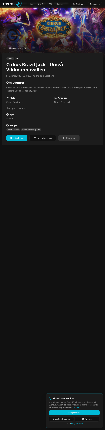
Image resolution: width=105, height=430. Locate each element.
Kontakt (60, 4)
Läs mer (76, 407)
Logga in (96, 4)
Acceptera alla (74, 413)
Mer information (45, 138)
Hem (32, 4)
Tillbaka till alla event (17, 48)
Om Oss (41, 4)
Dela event (70, 138)
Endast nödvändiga (61, 419)
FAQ (50, 4)
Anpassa (88, 419)
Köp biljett (18, 138)
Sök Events (80, 4)
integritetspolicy (77, 423)
